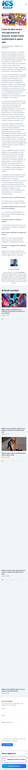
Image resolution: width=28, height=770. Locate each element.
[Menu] (25, 4)
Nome (3, 708)
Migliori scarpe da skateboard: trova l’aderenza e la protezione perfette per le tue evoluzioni (13, 311)
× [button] (25, 753)
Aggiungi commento (7, 722)
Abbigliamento (5, 47)
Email (3, 715)
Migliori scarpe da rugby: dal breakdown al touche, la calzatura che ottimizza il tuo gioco (13, 572)
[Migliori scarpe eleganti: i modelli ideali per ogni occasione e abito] (14, 444)
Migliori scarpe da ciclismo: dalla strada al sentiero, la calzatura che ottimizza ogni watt (13, 430)
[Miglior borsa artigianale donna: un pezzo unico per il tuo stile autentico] (14, 633)
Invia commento (7, 744)
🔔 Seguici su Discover (14, 766)
